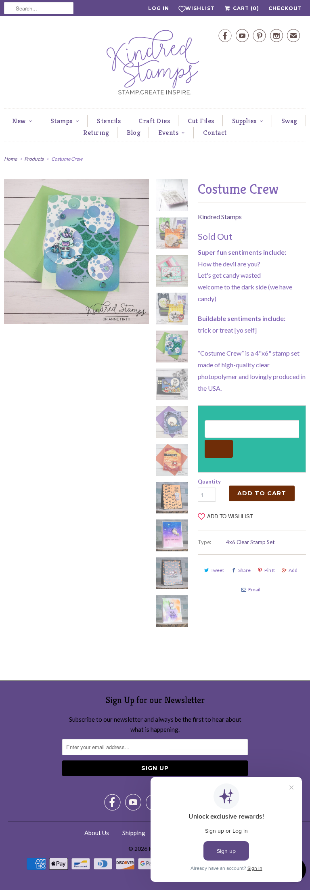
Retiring (96, 132)
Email (254, 589)
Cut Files (201, 120)
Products (34, 159)
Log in (158, 8)
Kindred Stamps (220, 216)
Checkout (285, 8)
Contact (215, 132)
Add (293, 570)
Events (168, 132)
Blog (133, 132)
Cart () (245, 8)
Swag (289, 120)
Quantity (209, 481)
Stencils (109, 120)
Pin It (269, 570)
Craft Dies (154, 120)
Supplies (244, 120)
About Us (96, 832)
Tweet (217, 570)
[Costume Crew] (76, 251)
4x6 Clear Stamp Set (250, 542)
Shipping (133, 832)
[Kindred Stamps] (155, 64)
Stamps (61, 120)
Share (244, 570)
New (19, 120)
